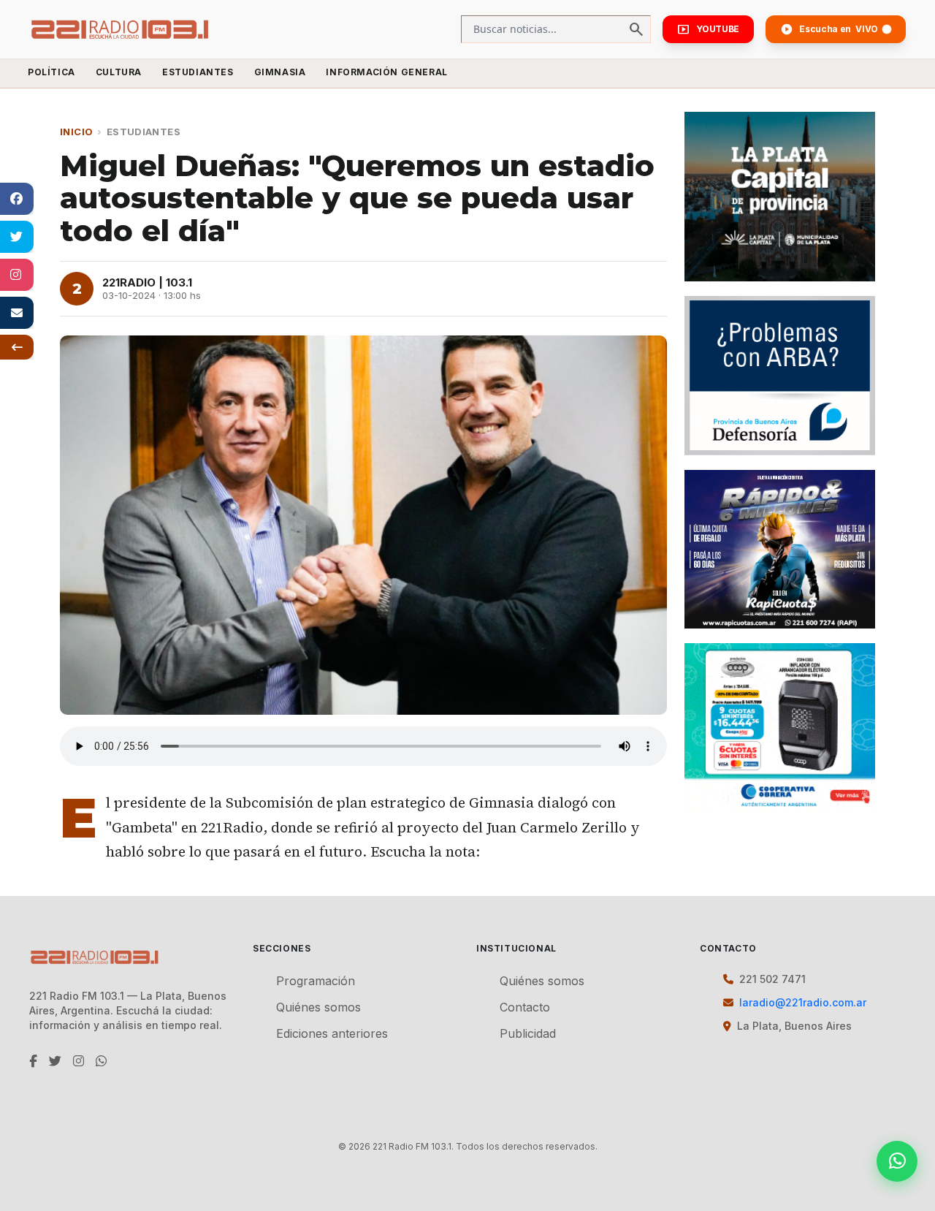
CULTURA (119, 72)
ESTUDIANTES (198, 72)
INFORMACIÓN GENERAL (386, 72)
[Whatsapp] (897, 1161)
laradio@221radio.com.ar (802, 1002)
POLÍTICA (51, 72)
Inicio (76, 131)
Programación (315, 980)
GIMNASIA (280, 72)
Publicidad (528, 1033)
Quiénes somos (318, 1007)
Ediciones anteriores (332, 1033)
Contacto (525, 1007)
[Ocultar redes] (17, 347)
